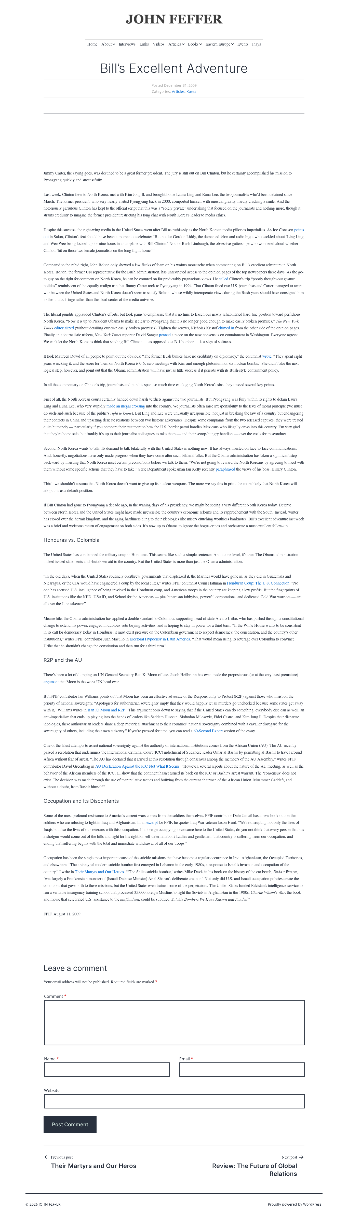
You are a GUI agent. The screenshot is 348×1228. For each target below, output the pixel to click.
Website (52, 1090)
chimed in (226, 327)
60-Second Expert (208, 730)
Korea (191, 91)
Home (92, 44)
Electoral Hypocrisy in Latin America (160, 638)
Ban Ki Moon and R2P (106, 709)
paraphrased (225, 469)
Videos (158, 44)
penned (165, 334)
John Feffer (50, 1204)
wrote (266, 356)
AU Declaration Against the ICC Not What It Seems (137, 766)
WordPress (312, 1204)
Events (242, 44)
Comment (55, 996)
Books (193, 44)
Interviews (127, 44)
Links (144, 44)
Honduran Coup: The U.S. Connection (258, 583)
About (106, 44)
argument (51, 681)
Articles (174, 44)
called (224, 278)
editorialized (64, 327)
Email (186, 1059)
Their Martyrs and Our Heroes (99, 871)
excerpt (152, 822)
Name (51, 1059)
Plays (256, 44)
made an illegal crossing (125, 405)
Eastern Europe (218, 44)
